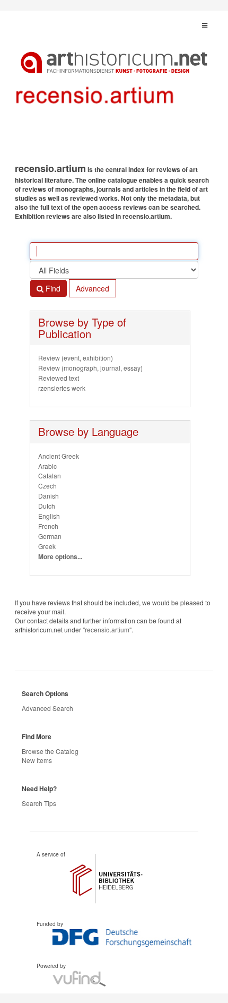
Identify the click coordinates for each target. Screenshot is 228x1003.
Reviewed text (58, 377)
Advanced (92, 288)
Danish (48, 495)
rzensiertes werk (61, 387)
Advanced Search (47, 708)
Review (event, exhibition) (75, 357)
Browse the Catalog (50, 751)
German (50, 536)
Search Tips (39, 803)
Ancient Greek (58, 455)
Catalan (49, 475)
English (49, 515)
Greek (47, 546)
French (48, 525)
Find (51, 288)
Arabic (47, 465)
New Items (37, 760)
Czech (47, 485)
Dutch (46, 505)
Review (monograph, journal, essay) (90, 367)
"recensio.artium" (107, 629)
